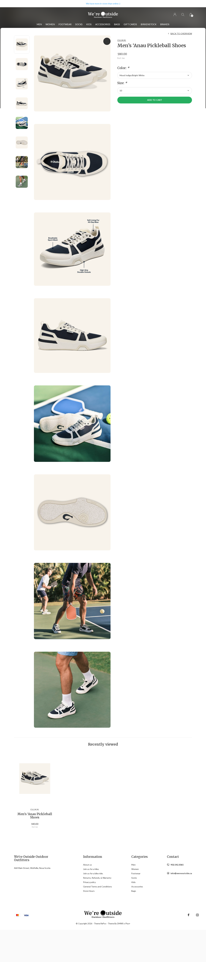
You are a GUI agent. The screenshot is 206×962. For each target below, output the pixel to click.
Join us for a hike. (91, 869)
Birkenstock (148, 24)
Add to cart (154, 100)
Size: (122, 83)
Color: (123, 68)
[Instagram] (197, 915)
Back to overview (181, 33)
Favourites (107, 41)
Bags (117, 24)
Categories (139, 857)
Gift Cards (130, 24)
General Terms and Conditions (97, 886)
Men (39, 24)
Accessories (102, 24)
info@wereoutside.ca (181, 873)
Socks (78, 24)
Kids (89, 24)
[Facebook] (188, 915)
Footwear (65, 24)
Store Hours (89, 891)
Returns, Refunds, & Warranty (97, 878)
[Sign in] (175, 14)
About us (87, 864)
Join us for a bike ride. (93, 873)
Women (50, 24)
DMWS (120, 923)
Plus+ (127, 923)
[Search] (182, 14)
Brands (164, 24)
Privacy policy (89, 882)
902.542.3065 (177, 864)
